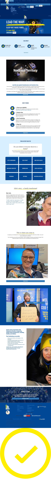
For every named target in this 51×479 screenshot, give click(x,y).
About (18, 405)
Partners (33, 5)
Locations (18, 5)
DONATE (14, 32)
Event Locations (20, 406)
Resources (27, 5)
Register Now (25, 132)
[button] (12, 160)
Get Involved (12, 5)
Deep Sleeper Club (13, 10)
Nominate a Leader (25, 398)
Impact (22, 5)
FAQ (30, 5)
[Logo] (8, 2)
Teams (12, 11)
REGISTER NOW (9, 32)
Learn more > (26, 52)
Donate (41, 5)
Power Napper (13, 9)
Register (37, 5)
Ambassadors (13, 8)
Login (44, 5)
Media (18, 409)
